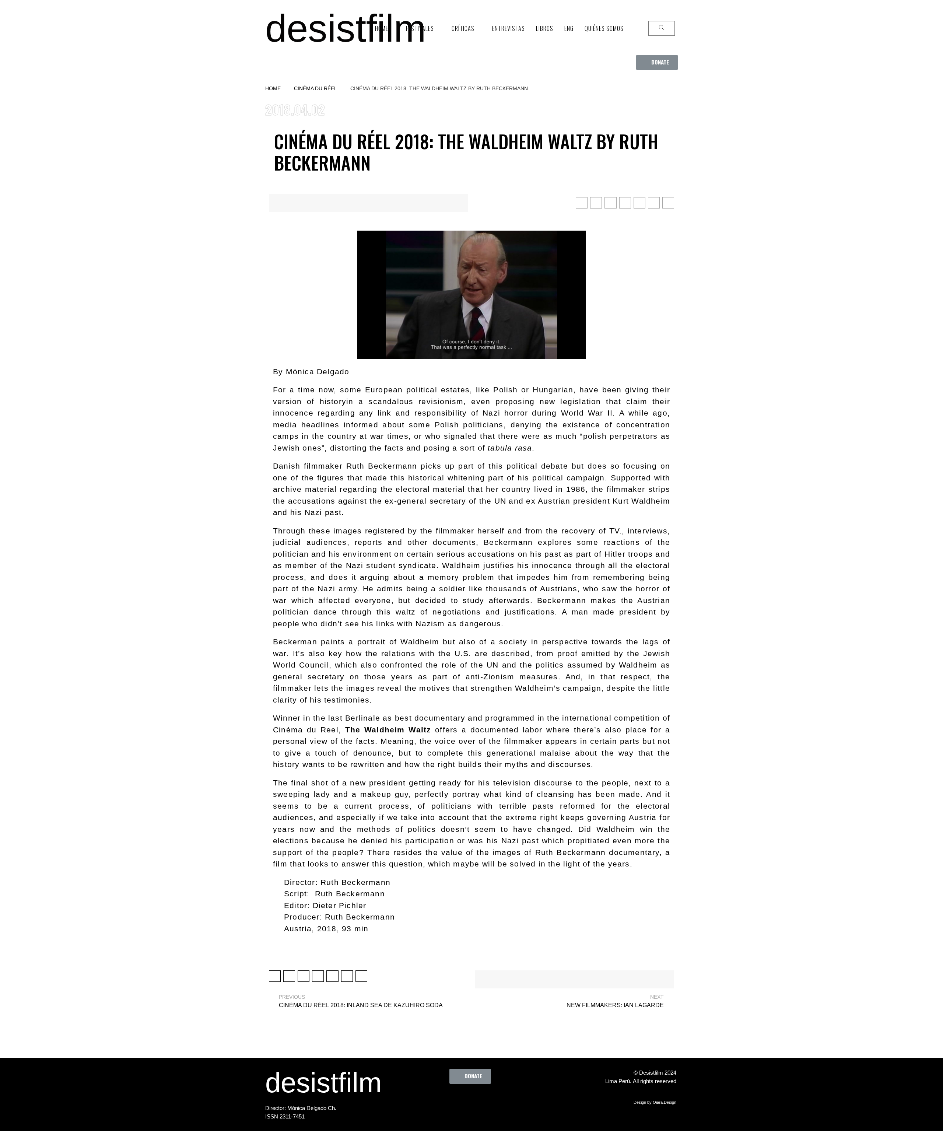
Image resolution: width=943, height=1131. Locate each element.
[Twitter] (453, 1100)
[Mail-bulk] (514, 1100)
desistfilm (345, 28)
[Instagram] (474, 1100)
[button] (657, 62)
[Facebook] (433, 1100)
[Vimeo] (494, 1100)
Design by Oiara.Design (655, 1102)
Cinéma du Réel (315, 88)
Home (273, 88)
